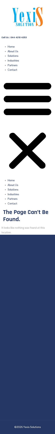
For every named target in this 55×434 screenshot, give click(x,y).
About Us (13, 51)
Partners (12, 65)
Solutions (13, 56)
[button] (27, 125)
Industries (13, 60)
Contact (12, 69)
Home (11, 46)
